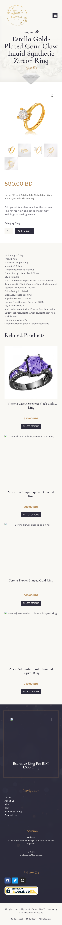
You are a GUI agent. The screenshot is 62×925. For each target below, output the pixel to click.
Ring (15, 195)
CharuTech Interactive (31, 912)
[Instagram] (23, 880)
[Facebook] (8, 880)
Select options (31, 426)
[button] (55, 15)
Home (8, 195)
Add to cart (24, 231)
